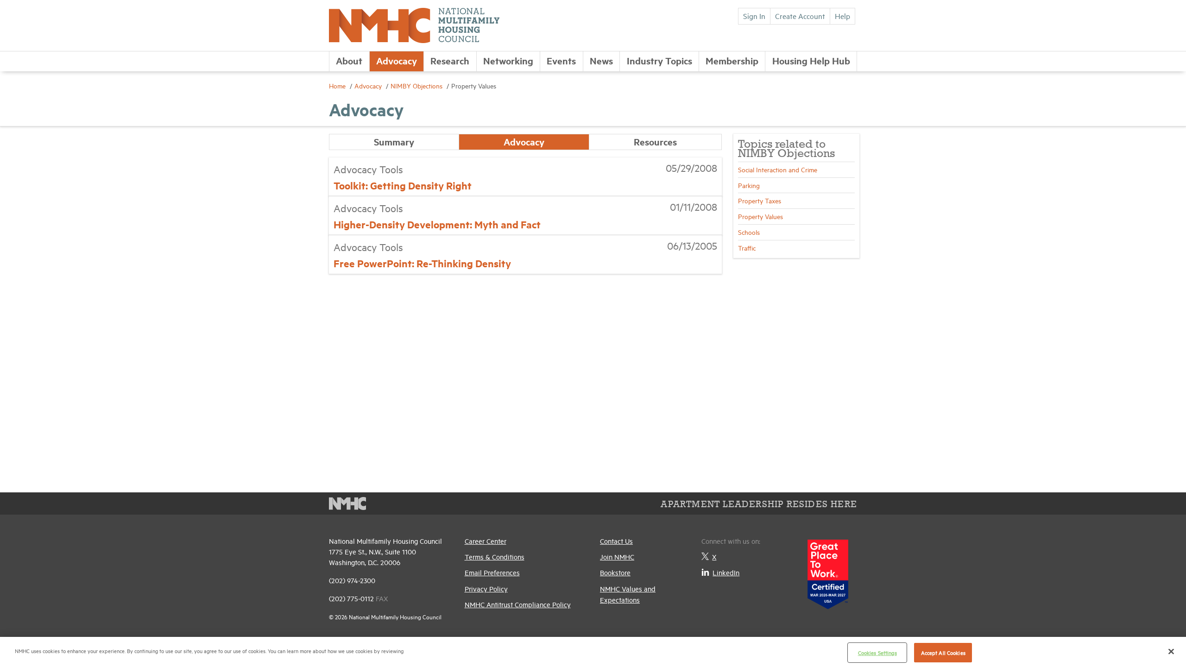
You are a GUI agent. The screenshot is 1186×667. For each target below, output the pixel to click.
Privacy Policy (486, 588)
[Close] (1171, 651)
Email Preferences (492, 572)
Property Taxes (759, 200)
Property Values (760, 216)
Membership (732, 60)
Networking (508, 60)
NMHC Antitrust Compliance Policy (518, 604)
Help (842, 16)
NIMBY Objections (417, 85)
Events (561, 60)
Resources (655, 141)
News (601, 60)
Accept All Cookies (943, 652)
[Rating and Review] (827, 570)
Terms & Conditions (494, 556)
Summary (394, 141)
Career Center (485, 540)
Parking (749, 185)
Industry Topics (659, 60)
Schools (749, 231)
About (349, 60)
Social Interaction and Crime (777, 169)
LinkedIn (726, 572)
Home (338, 85)
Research (449, 60)
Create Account (800, 16)
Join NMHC (617, 556)
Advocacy (396, 60)
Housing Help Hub (811, 60)
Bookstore (615, 572)
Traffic (747, 247)
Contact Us (616, 540)
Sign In (754, 16)
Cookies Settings (877, 652)
